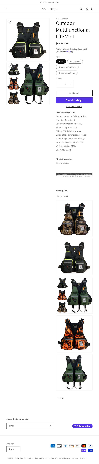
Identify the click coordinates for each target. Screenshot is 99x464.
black (61, 61)
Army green (75, 61)
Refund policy (39, 458)
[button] (5, 9)
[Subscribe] (50, 426)
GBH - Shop (15, 458)
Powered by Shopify (26, 458)
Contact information (79, 458)
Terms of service (64, 458)
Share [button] (61, 398)
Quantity (59, 79)
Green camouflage (67, 73)
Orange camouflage (67, 67)
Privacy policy (51, 458)
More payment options (74, 106)
